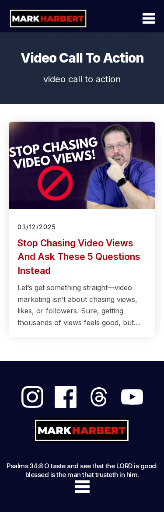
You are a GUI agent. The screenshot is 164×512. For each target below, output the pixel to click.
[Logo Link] (48, 18)
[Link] (32, 397)
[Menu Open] (129, 18)
